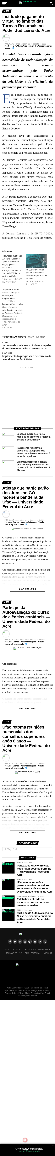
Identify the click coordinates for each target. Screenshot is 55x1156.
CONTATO (17, 949)
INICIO (7, 949)
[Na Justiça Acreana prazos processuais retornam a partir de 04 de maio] (36, 261)
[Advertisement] (27, 396)
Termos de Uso (14, 953)
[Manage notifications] (25, 1140)
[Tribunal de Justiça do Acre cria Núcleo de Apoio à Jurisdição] (14, 269)
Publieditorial (33, 953)
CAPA (31, 337)
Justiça (41, 337)
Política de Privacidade (38, 949)
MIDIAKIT (48, 953)
